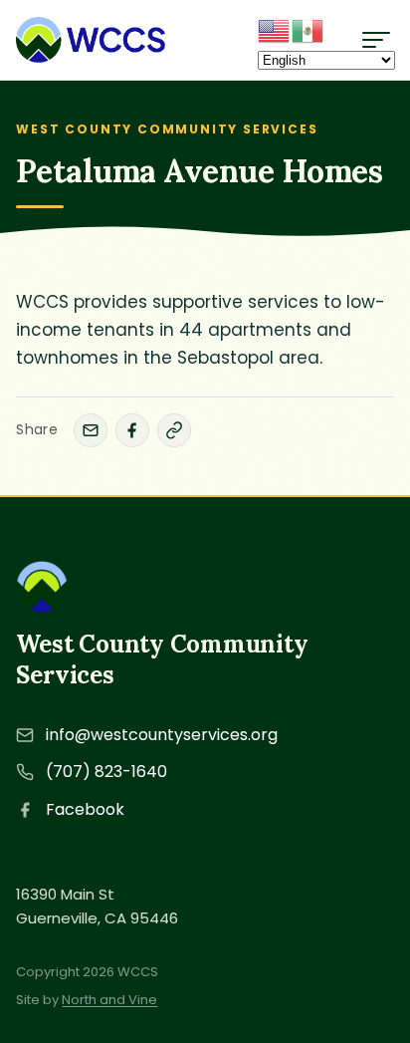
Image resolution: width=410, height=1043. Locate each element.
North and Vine (109, 999)
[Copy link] (174, 430)
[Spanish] (308, 29)
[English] (275, 29)
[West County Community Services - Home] (90, 40)
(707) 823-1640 (106, 771)
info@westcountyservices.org (162, 734)
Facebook (85, 809)
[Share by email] (90, 430)
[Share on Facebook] (132, 430)
